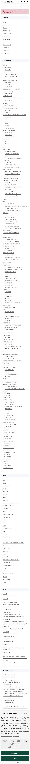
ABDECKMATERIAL (9, 402)
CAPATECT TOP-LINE (10, 217)
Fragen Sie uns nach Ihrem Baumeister (14, 621)
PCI (4, 545)
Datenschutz (6, 50)
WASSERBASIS (8, 250)
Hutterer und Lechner (8, 514)
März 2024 (5, 598)
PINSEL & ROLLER (9, 404)
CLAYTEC (6, 434)
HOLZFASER (8, 291)
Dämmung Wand (8, 445)
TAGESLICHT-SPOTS (10, 191)
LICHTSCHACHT (9, 93)
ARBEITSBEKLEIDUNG (8, 422)
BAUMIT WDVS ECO (10, 204)
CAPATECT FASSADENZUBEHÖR (13, 228)
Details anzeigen (15, 762)
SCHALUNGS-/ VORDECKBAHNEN (13, 171)
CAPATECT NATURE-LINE (11, 221)
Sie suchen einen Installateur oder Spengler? (15, 624)
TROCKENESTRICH (9, 311)
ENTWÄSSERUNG (7, 95)
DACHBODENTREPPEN (10, 151)
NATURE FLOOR (9, 274)
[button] (19, 1)
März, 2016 (6, 639)
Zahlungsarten (6, 39)
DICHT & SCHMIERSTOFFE (11, 374)
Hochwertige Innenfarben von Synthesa (14, 616)
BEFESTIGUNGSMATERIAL (11, 165)
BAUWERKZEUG (9, 415)
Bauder (5, 489)
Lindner (5, 534)
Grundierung (7, 454)
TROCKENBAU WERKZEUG (11, 287)
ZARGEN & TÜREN (9, 285)
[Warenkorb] (27, 1)
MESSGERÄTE (8, 408)
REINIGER (5, 378)
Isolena (5, 520)
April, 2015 (5, 644)
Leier (4, 531)
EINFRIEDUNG (6, 335)
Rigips (4, 554)
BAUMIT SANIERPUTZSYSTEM (12, 257)
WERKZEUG (6, 413)
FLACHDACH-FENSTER (10, 185)
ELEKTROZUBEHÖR (8, 395)
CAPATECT (5, 212)
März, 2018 (6, 631)
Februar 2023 (6, 612)
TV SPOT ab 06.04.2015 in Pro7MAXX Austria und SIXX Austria (14, 648)
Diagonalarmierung (9, 447)
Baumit (5, 576)
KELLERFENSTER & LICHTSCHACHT (11, 89)
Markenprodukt (7, 537)
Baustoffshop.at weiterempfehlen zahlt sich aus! (14, 656)
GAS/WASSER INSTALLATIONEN (13, 325)
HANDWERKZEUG (9, 417)
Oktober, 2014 (6, 652)
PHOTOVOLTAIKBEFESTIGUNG (10, 178)
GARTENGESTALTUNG (8, 339)
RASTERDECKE (6, 305)
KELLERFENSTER (9, 91)
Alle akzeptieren (15, 753)
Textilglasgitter (7, 465)
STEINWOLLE (8, 296)
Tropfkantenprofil (8, 467)
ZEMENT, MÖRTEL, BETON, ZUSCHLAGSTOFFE (11, 77)
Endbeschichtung (8, 450)
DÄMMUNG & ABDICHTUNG (10, 80)
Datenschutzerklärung (6, 736)
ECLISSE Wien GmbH (8, 506)
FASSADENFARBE (7, 237)
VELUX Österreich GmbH (9, 574)
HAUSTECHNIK (6, 323)
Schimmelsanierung (9, 636)
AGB (4, 42)
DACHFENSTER (8, 182)
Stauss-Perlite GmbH (8, 565)
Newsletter (6, 47)
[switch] (5, 741)
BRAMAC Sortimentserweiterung (12, 614)
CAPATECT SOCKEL (9, 224)
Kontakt (5, 25)
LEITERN (7, 411)
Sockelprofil (6, 461)
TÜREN (6, 143)
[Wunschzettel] (24, 1)
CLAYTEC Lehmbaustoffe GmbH (11, 503)
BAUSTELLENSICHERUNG (11, 386)
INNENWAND (8, 132)
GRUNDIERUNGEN (9, 358)
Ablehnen (15, 758)
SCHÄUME (7, 376)
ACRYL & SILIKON (9, 369)
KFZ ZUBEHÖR (6, 397)
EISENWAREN (6, 393)
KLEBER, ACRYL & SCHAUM (9, 367)
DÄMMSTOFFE (8, 156)
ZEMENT (7, 126)
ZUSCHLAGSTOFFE (9, 128)
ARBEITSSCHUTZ (9, 426)
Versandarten (6, 36)
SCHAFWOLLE (8, 298)
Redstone (5, 551)
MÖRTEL (7, 119)
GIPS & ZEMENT (7, 365)
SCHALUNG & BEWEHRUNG (10, 108)
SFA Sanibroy (6, 562)
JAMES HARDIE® (7, 230)
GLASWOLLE (8, 294)
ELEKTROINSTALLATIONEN (11, 327)
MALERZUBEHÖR (7, 400)
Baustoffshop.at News (8, 675)
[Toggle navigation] (2, 1)
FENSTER (7, 141)
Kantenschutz (7, 456)
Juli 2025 (5, 593)
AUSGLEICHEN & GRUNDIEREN (10, 354)
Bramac (5, 497)
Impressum (6, 53)
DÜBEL (4, 391)
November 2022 (7, 619)
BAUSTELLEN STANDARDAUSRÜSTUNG (14, 388)
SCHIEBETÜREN (9, 283)
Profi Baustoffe (6, 548)
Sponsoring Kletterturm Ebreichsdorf (13, 629)
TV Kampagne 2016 (8, 641)
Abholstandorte (7, 33)
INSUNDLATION (7, 517)
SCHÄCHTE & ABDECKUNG (11, 348)
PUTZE (6, 123)
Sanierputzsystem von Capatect (12, 634)
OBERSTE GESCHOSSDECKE (12, 153)
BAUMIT (5, 201)
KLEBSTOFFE (8, 372)
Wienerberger (6, 579)
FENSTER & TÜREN (7, 139)
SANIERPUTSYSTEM (8, 255)
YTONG (5, 235)
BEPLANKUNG (8, 162)
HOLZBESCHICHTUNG (8, 246)
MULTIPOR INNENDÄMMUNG (12, 303)
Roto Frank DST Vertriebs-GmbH (11, 559)
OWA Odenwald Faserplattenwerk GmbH (13, 542)
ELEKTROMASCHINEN (10, 420)
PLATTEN (7, 276)
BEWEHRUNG (8, 72)
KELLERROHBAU (7, 67)
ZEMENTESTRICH (9, 314)
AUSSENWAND (8, 84)
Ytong (4, 582)
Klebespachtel (7, 459)
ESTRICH (5, 309)
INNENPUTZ (8, 320)
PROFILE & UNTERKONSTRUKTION (13, 269)
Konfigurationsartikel (9, 441)
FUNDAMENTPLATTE (10, 82)
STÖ (4, 571)
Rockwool (5, 557)
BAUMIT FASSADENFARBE (11, 208)
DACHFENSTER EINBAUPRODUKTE (13, 187)
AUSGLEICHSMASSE (10, 356)
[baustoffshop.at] (8, 1)
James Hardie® (7, 609)
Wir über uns (6, 30)
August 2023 (6, 607)
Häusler (5, 511)
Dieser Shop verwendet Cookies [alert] (15, 713)
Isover (4, 523)
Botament (5, 494)
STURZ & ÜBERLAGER (10, 137)
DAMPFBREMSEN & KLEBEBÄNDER (13, 158)
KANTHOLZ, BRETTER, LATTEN (12, 173)
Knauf (4, 525)
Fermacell (5, 508)
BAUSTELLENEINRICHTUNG (10, 384)
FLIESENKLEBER (7, 363)
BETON (6, 121)
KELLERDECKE (8, 87)
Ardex (4, 483)
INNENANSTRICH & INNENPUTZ (11, 316)
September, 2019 (7, 626)
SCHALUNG (7, 69)
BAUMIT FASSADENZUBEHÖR (12, 210)
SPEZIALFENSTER (9, 189)
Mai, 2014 (5, 660)
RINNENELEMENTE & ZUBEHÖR (13, 346)
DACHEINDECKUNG (8, 169)
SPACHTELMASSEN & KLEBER (12, 167)
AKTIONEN (6, 430)
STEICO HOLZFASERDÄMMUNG (11, 232)
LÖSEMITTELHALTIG (10, 248)
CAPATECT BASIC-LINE (10, 215)
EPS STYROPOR (8, 300)
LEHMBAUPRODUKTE (9, 596)
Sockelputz (6, 463)
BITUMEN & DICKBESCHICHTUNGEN (12, 361)
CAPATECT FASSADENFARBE (12, 226)
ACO (4, 480)
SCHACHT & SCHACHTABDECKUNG (13, 98)
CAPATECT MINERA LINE (11, 219)
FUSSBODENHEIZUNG (10, 271)
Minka (4, 540)
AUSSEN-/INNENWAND (10, 74)
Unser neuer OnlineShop (10, 663)
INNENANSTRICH (9, 318)
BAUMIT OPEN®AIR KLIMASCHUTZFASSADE (16, 206)
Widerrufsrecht (7, 45)
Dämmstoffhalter (8, 443)
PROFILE (7, 160)
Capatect (5, 500)
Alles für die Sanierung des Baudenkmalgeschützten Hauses (11, 603)
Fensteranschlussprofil (9, 452)
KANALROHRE (8, 100)
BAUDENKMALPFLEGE (8, 252)
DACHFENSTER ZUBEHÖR (11, 196)
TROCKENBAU (6, 265)
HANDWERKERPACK (9, 432)
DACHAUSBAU (6, 149)
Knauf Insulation (8, 436)
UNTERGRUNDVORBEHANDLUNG (11, 244)
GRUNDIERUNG (9, 117)
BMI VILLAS (6, 491)
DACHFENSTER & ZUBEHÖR (10, 180)
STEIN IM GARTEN (7, 337)
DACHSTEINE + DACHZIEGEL (12, 176)
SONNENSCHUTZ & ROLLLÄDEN (13, 193)
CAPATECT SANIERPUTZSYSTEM (13, 259)
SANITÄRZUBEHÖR (9, 329)
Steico (4, 568)
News (4, 22)
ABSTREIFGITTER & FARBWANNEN (13, 406)
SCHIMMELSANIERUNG (9, 307)
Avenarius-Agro (7, 486)
